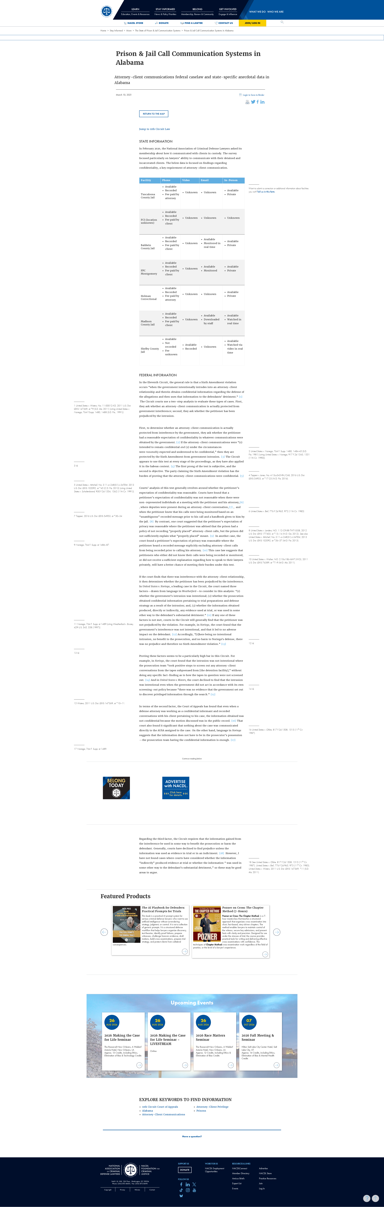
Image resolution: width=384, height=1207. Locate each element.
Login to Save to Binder (253, 94)
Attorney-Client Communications (163, 1114)
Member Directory (240, 1173)
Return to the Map (154, 113)
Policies (137, 1190)
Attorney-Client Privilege (212, 1106)
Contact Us (225, 23)
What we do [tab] (257, 11)
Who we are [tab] (275, 11)
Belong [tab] (197, 11)
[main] (192, 578)
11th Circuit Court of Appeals (160, 1106)
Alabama (147, 1110)
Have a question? (192, 1136)
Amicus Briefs (238, 1178)
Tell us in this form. (266, 191)
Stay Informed (116, 30)
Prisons (201, 1110)
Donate (163, 23)
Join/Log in (252, 23)
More (129, 30)
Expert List (236, 1183)
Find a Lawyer (194, 23)
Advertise (263, 1168)
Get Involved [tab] (228, 11)
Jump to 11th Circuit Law (154, 129)
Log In (262, 1188)
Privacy (122, 1190)
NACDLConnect (239, 1168)
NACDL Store (135, 23)
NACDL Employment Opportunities (214, 1170)
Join (261, 1183)
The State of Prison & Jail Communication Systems (157, 30)
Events (235, 1188)
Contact (152, 1190)
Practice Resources (267, 1178)
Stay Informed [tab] (165, 11)
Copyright (107, 1190)
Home (103, 30)
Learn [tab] (135, 11)
